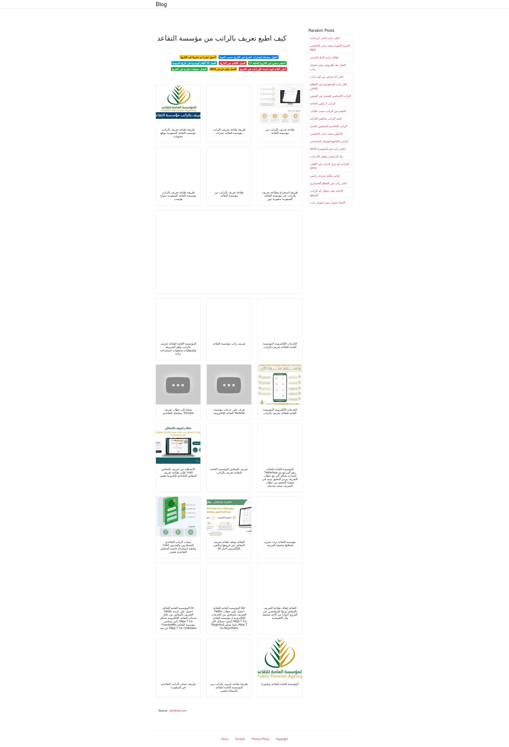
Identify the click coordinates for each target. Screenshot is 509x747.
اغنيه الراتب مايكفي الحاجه (326, 118)
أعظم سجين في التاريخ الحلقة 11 (267, 63)
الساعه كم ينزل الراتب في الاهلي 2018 (329, 166)
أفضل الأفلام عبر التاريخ (233, 63)
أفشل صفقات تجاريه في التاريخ (189, 69)
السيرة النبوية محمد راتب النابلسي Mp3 (330, 47)
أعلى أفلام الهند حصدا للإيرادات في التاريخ (263, 69)
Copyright (282, 739)
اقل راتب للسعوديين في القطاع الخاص (328, 86)
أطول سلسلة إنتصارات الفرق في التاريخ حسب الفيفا (248, 57)
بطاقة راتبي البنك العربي (324, 57)
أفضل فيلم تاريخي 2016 (223, 69)
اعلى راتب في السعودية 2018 (327, 149)
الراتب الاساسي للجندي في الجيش (330, 96)
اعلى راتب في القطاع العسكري (328, 183)
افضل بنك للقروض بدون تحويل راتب (328, 67)
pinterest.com (178, 710)
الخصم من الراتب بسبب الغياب (328, 111)
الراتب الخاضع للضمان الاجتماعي (329, 141)
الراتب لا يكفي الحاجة (322, 103)
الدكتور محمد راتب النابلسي (326, 133)
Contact (240, 739)
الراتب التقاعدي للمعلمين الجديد (328, 126)
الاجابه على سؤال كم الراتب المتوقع (326, 193)
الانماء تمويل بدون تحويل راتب (327, 202)
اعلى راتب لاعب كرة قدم (325, 38)
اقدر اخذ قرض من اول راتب (326, 76)
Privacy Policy (260, 739)
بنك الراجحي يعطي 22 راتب (326, 156)
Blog (161, 3)
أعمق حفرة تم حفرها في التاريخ (198, 57)
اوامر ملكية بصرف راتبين (325, 175)
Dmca (224, 739)
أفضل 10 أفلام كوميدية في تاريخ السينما (194, 63)
